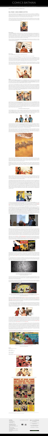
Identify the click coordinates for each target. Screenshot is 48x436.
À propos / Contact (34, 6)
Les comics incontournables (12, 421)
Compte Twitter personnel (11, 430)
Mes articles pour (11, 427)
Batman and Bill (26, 412)
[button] (34, 430)
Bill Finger (29, 412)
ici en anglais (16, 255)
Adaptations (25, 6)
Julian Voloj (11, 413)
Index (22, 6)
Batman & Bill (23, 412)
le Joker (38, 320)
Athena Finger (20, 412)
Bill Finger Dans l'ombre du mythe (33, 412)
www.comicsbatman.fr (32, 427)
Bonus (29, 6)
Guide (19, 6)
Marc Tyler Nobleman (14, 413)
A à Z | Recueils (11, 6)
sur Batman (36, 320)
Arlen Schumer (17, 412)
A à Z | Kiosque (16, 6)
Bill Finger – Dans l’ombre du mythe (18, 12)
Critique (11, 412)
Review (13, 412)
